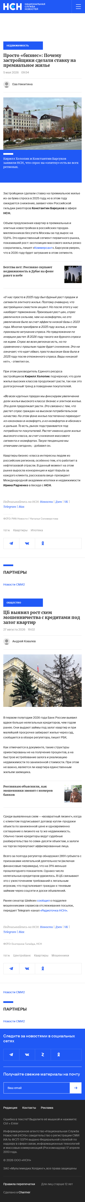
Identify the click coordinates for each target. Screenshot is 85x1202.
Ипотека (37, 530)
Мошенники (60, 955)
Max (21, 507)
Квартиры (20, 530)
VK (66, 502)
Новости (46, 502)
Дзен (58, 502)
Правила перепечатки (19, 1184)
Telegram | (11, 507)
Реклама (47, 1108)
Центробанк (22, 955)
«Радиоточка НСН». (54, 910)
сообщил (43, 900)
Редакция (10, 1108)
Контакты (29, 1108)
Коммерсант (43, 248)
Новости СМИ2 (14, 584)
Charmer (24, 1192)
